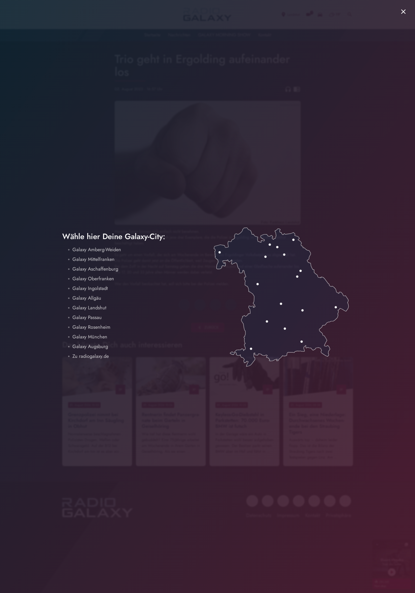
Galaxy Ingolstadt (90, 288)
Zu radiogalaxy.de (90, 356)
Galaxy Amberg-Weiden (96, 249)
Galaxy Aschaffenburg (95, 269)
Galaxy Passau (87, 317)
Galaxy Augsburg (90, 346)
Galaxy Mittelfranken (93, 259)
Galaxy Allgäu (86, 298)
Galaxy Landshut (89, 307)
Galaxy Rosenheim (91, 327)
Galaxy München (89, 336)
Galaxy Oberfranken (93, 278)
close (403, 12)
